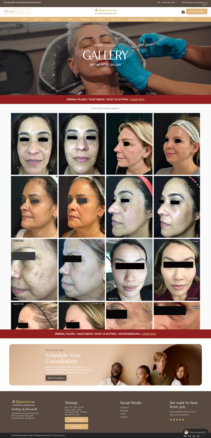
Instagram (124, 411)
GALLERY (110, 45)
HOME (99, 45)
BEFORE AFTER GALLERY (105, 64)
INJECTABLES (96, 99)
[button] (183, 11)
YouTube (124, 417)
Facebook (124, 408)
